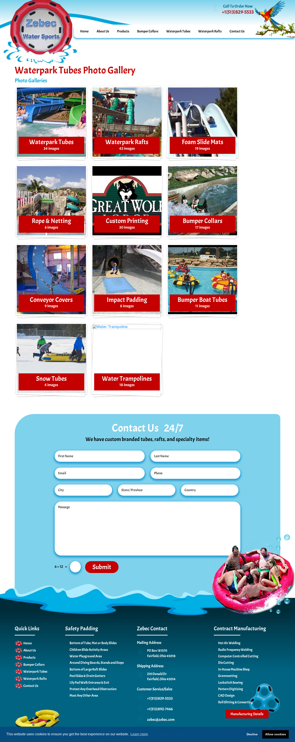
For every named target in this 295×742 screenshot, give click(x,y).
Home (84, 31)
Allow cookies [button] (275, 734)
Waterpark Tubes (178, 31)
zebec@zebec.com (160, 719)
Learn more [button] (139, 734)
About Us (103, 31)
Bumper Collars (147, 31)
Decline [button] (252, 734)
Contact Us (237, 31)
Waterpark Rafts (210, 31)
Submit (101, 567)
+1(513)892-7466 (160, 709)
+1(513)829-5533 (238, 12)
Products (123, 31)
